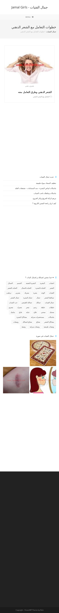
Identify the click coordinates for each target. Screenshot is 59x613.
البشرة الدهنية (31, 283)
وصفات (15, 322)
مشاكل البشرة (22, 317)
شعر (27, 307)
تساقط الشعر (49, 298)
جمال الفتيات (51, 31)
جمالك (38, 302)
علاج (35, 312)
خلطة (43, 307)
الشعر (52, 288)
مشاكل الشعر (49, 322)
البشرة (42, 283)
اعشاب (51, 283)
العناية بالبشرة (40, 288)
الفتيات (51, 293)
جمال (38, 298)
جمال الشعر (15, 298)
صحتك (52, 312)
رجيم (35, 307)
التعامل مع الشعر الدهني (41, 96)
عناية (28, 312)
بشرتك (26, 293)
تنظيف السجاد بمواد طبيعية (46, 183)
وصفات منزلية (35, 327)
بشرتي (18, 293)
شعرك (19, 307)
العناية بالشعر (12, 288)
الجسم (19, 283)
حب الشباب (13, 302)
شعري (11, 307)
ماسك (13, 312)
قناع (20, 312)
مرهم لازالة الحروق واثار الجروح (44, 198)
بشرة (35, 293)
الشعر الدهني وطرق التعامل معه (35, 92)
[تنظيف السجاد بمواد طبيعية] (43, 353)
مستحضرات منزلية (37, 317)
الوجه (43, 293)
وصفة (24, 327)
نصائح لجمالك (27, 322)
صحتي (43, 312)
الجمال (10, 283)
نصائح (38, 322)
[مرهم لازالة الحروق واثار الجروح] (16, 380)
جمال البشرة (27, 298)
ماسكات (51, 317)
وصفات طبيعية (49, 327)
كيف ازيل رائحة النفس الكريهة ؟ (44, 203)
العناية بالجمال (26, 288)
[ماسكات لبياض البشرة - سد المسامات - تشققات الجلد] (16, 353)
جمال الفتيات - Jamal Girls (29, 7)
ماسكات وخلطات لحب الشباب (45, 193)
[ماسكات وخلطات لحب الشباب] (43, 380)
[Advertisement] (29, 140)
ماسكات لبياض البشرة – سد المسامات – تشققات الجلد (35, 188)
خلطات (51, 307)
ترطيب (8, 293)
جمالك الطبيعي (27, 302)
